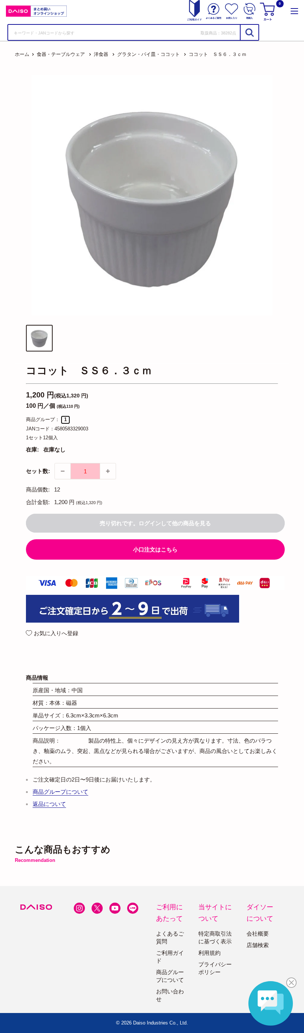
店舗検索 (258, 945)
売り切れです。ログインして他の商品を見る (155, 523)
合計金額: (38, 502)
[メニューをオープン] (294, 11)
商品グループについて (60, 792)
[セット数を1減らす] (62, 471)
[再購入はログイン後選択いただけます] (249, 11)
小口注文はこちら (155, 549)
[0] (268, 11)
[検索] (249, 32)
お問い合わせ (170, 995)
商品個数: (38, 489)
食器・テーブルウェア (61, 54)
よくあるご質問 (170, 937)
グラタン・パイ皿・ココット (148, 54)
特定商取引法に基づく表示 (215, 937)
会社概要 (258, 933)
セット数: (38, 471)
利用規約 (209, 953)
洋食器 (101, 54)
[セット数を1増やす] (108, 471)
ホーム (22, 54)
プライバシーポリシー (215, 968)
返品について (49, 804)
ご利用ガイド (170, 957)
